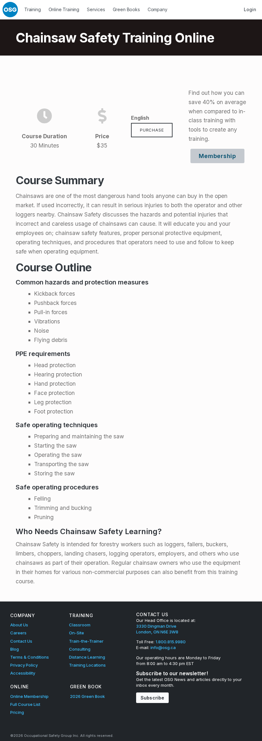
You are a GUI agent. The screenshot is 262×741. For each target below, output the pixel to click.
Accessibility (22, 673)
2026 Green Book (87, 696)
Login (250, 9)
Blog (14, 649)
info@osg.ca (163, 647)
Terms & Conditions (29, 657)
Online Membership (29, 696)
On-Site (76, 632)
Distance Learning (87, 657)
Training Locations (87, 665)
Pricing (17, 712)
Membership (217, 156)
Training (32, 9)
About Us (19, 624)
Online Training (64, 9)
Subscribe (152, 697)
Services (96, 9)
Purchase (152, 129)
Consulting (79, 649)
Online (19, 686)
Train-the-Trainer (86, 641)
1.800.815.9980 (171, 641)
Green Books (126, 9)
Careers (18, 632)
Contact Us (21, 641)
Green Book (86, 686)
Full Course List (25, 704)
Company (157, 9)
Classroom (79, 624)
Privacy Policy (24, 665)
